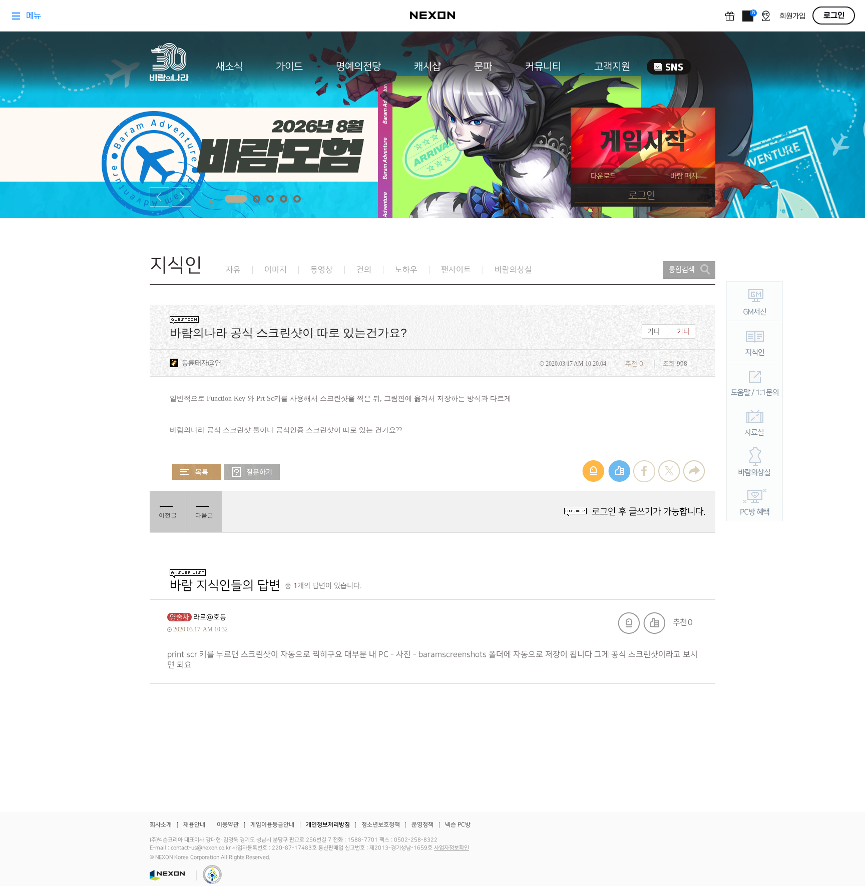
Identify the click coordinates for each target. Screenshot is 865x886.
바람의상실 (513, 270)
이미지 (275, 270)
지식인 (176, 265)
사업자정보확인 (451, 848)
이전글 (168, 515)
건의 (363, 270)
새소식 (229, 66)
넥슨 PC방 (458, 824)
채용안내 (194, 824)
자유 (233, 270)
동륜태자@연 (201, 363)
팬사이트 (456, 270)
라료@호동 (209, 617)
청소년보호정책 (380, 824)
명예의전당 (358, 66)
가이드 (289, 66)
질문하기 (252, 472)
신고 (629, 623)
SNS (669, 67)
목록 (196, 472)
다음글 (204, 515)
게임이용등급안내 (272, 824)
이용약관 (228, 824)
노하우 (406, 270)
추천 (654, 623)
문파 (483, 66)
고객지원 (612, 66)
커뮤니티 (543, 66)
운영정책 (422, 824)
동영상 (321, 270)
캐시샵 (427, 66)
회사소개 (161, 824)
